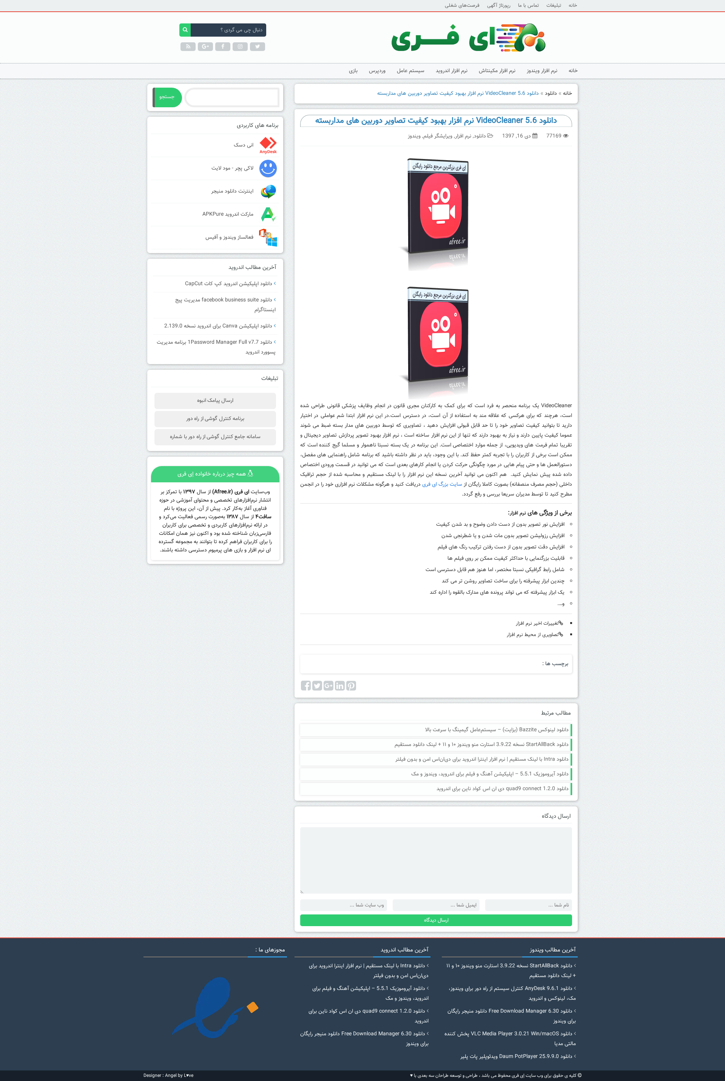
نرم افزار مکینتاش (497, 71)
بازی (353, 71)
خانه (573, 5)
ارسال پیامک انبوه (215, 401)
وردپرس (377, 71)
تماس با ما (528, 5)
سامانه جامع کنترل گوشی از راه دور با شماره (215, 437)
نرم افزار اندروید (451, 71)
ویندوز (414, 136)
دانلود (551, 94)
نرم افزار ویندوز (542, 71)
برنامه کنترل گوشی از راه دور (215, 419)
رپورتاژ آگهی (499, 5)
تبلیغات (553, 5)
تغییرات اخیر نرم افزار (537, 623)
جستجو (166, 97)
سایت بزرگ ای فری (442, 484)
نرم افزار (463, 136)
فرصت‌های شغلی (462, 5)
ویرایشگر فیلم (437, 136)
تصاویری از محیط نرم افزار (532, 635)
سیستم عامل (410, 71)
